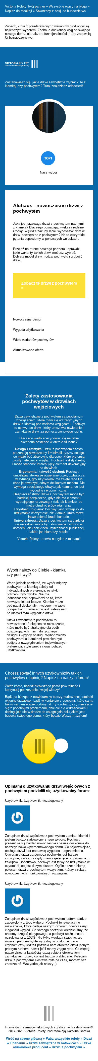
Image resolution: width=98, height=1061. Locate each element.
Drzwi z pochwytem (67, 1047)
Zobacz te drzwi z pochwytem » (49, 285)
